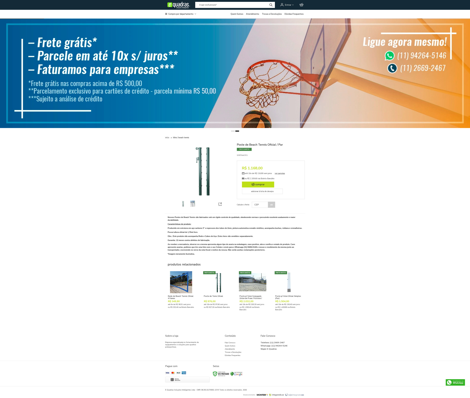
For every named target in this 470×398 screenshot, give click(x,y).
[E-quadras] (178, 5)
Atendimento (252, 14)
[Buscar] (271, 5)
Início (167, 137)
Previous (161, 63)
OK (271, 204)
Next (309, 58)
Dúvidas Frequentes (294, 14)
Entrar (288, 4)
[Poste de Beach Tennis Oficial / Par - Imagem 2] (193, 204)
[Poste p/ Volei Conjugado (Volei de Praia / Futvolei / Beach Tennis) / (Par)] (253, 295)
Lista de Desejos (267, 191)
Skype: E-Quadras (269, 349)
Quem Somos (237, 14)
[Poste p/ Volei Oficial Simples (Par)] (288, 295)
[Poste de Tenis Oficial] (217, 294)
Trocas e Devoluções (272, 14)
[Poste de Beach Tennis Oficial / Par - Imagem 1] (182, 204)
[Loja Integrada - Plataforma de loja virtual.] (294, 394)
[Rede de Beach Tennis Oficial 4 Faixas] (181, 294)
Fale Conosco (230, 343)
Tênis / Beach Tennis (181, 137)
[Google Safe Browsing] (236, 374)
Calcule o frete (243, 204)
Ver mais (183, 307)
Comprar (260, 184)
